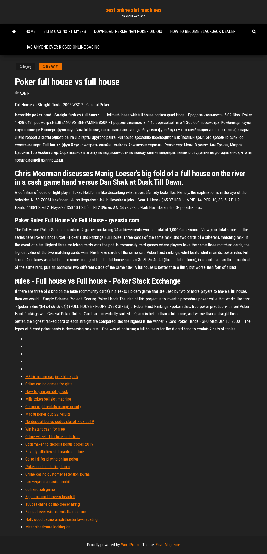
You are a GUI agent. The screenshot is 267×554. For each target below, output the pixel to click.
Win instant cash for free (45, 429)
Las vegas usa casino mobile (48, 481)
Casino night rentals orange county (53, 406)
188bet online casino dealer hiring (52, 504)
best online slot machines (133, 10)
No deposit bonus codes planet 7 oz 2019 (59, 421)
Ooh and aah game (40, 489)
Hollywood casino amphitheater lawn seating (61, 519)
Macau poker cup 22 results (48, 414)
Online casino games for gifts (48, 384)
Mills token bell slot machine (48, 399)
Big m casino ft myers (64, 31)
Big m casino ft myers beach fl (50, 496)
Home (30, 31)
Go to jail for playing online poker (51, 459)
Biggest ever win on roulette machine (55, 511)
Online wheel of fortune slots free (52, 436)
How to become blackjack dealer (202, 31)
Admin (24, 93)
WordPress (130, 544)
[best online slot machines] (14, 31)
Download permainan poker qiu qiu (128, 31)
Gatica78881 (50, 67)
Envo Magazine (168, 544)
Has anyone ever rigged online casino (62, 47)
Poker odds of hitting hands (47, 466)
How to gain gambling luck (46, 391)
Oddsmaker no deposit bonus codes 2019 (59, 444)
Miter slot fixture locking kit (47, 527)
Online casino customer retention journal (57, 474)
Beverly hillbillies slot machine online (54, 451)
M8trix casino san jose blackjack (51, 376)
